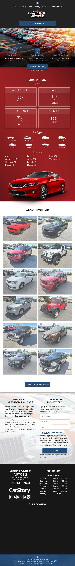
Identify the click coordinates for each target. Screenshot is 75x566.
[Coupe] (12, 145)
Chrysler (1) (10, 162)
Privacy (41, 457)
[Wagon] (62, 145)
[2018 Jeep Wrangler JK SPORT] (55, 255)
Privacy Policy (45, 559)
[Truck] (45, 145)
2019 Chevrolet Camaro (55, 218)
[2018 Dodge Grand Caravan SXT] (20, 308)
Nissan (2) (32, 165)
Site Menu (37, 23)
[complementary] (69, 560)
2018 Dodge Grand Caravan (20, 298)
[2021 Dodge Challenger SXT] (20, 228)
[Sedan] (28, 145)
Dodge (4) (10, 165)
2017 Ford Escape (55, 324)
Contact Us (38, 559)
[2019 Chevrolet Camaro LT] (55, 228)
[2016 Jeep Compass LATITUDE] (20, 361)
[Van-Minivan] (62, 138)
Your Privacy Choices (48, 561)
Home (28, 559)
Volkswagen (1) (56, 159)
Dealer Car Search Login (24, 561)
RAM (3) (53, 156)
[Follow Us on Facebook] (37, 3)
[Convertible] (12, 138)
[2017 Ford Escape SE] (55, 335)
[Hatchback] (29, 138)
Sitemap (40, 561)
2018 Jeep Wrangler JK (55, 244)
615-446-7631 (58, 7)
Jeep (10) (31, 159)
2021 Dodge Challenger (20, 218)
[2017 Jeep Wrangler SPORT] (55, 308)
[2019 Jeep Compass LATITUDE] (20, 255)
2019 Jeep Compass (20, 244)
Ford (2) (30, 156)
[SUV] (45, 138)
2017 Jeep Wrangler (55, 298)
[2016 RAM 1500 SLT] (55, 361)
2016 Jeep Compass (20, 351)
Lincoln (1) (32, 162)
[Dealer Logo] (37, 14)
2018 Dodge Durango (55, 271)
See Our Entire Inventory (37, 384)
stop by (29, 429)
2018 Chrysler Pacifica (20, 271)
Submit (54, 450)
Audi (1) (8, 156)
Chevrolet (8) (11, 159)
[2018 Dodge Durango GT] (55, 281)
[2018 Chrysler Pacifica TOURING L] (20, 281)
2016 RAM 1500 (55, 351)
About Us (32, 559)
